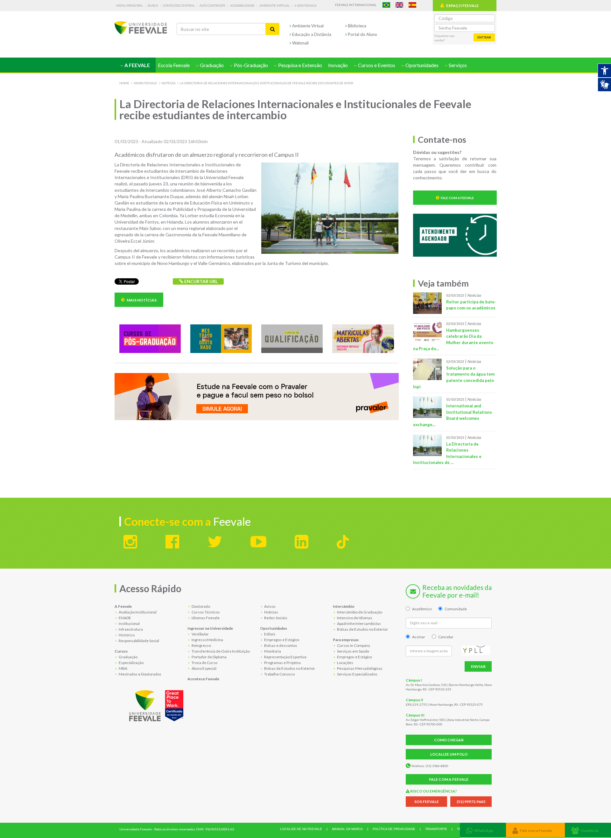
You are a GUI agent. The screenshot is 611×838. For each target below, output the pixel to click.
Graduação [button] (211, 65)
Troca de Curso (204, 662)
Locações (344, 662)
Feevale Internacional (355, 5)
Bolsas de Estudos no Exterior (289, 668)
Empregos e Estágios (281, 639)
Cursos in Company (353, 645)
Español (412, 5)
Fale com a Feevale (457, 198)
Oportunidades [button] (421, 65)
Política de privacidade (394, 829)
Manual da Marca (347, 829)
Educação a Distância (311, 34)
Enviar (478, 666)
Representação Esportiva (284, 656)
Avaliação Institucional (137, 612)
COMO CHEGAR (449, 740)
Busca (153, 5)
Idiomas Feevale (205, 617)
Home (124, 83)
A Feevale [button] (136, 65)
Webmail (300, 42)
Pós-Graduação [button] (250, 65)
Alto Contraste (212, 5)
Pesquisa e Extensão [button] (299, 65)
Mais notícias (141, 300)
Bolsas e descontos (280, 645)
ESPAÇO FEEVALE (462, 5)
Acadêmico (422, 608)
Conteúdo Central (179, 5)
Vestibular (200, 634)
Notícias (168, 83)
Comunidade (456, 608)
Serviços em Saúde (352, 651)
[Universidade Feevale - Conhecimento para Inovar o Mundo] (157, 704)
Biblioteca (356, 25)
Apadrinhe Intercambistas (358, 623)
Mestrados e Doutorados (139, 674)
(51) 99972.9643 (471, 801)
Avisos (269, 606)
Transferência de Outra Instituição (220, 651)
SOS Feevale (307, 5)
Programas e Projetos (282, 662)
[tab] (483, 830)
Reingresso (201, 645)
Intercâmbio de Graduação (359, 612)
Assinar (418, 636)
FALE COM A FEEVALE (448, 779)
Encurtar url (200, 281)
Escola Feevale (174, 65)
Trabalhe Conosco (279, 674)
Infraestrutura (130, 629)
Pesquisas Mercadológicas (359, 668)
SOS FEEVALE (426, 801)
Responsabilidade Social (138, 640)
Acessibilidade (242, 5)
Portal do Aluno (362, 34)
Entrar (484, 37)
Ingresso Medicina (207, 639)
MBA (122, 668)
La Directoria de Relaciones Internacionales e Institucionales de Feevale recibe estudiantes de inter (266, 83)
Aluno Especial (203, 668)
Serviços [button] (457, 65)
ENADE (124, 617)
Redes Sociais (275, 617)
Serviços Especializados (356, 674)
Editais (269, 634)
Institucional (129, 623)
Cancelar (445, 636)
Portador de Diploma (209, 656)
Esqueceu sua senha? (444, 38)
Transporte (436, 829)
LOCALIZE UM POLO (448, 754)
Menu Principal (129, 5)
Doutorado (200, 606)
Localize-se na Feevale (301, 829)
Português (386, 5)
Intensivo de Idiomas (354, 617)
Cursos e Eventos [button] (376, 65)
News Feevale (145, 83)
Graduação (127, 656)
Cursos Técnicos (205, 612)
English (399, 5)
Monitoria (272, 651)
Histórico (126, 635)
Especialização (131, 662)
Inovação (338, 65)
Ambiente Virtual (274, 5)
